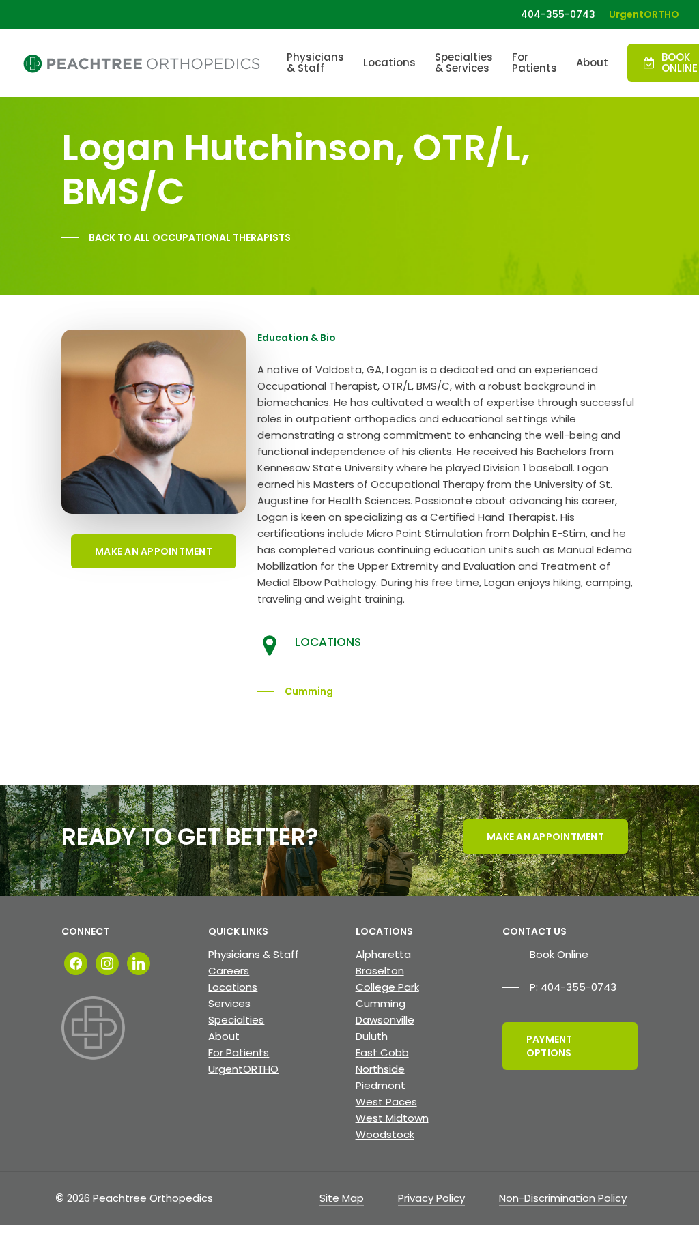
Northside (380, 1069)
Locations (232, 987)
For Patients (238, 1052)
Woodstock (385, 1134)
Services (229, 1003)
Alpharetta (383, 954)
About (224, 1036)
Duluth (372, 1036)
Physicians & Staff (253, 954)
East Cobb (382, 1052)
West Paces (386, 1101)
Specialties (236, 1020)
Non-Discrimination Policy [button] (563, 1198)
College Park (387, 987)
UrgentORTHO (243, 1069)
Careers (228, 970)
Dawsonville (385, 1020)
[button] (176, 237)
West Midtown (392, 1118)
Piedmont (380, 1085)
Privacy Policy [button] (431, 1198)
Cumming (380, 1003)
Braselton (380, 970)
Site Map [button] (341, 1198)
